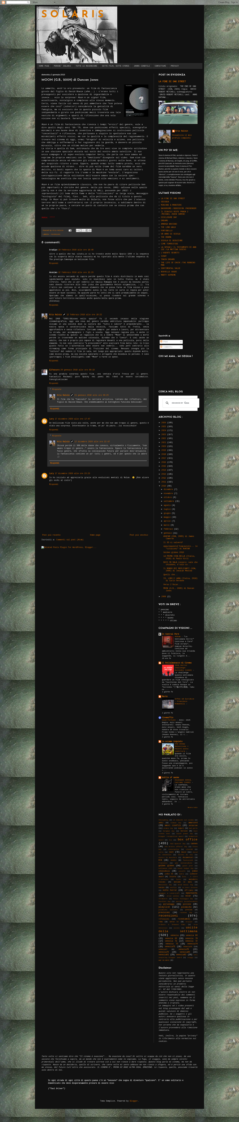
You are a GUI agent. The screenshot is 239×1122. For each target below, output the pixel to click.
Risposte (56, 389)
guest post (187, 866)
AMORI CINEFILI (142, 66)
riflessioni (164, 919)
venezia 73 (172, 944)
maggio (168, 517)
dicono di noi (185, 855)
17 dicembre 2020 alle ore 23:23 (72, 473)
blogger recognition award (171, 836)
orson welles (173, 896)
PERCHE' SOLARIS (62, 66)
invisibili (164, 871)
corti (161, 852)
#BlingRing (163, 820)
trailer (189, 922)
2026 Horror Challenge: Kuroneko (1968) (184, 667)
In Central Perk (170, 634)
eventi (173, 860)
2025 (164, 426)
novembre (169, 493)
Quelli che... (170, 575)
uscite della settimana (178, 929)
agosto (168, 505)
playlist (164, 907)
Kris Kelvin (55, 315)
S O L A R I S (72, 15)
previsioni (164, 912)
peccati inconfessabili (187, 901)
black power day (185, 834)
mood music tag (185, 885)
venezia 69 (171, 938)
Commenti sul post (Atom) (70, 540)
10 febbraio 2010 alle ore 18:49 (75, 250)
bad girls (193, 828)
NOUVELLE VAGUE (169, 272)
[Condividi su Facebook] (86, 230)
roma (160, 922)
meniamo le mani (183, 882)
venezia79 (164, 952)
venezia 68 (192, 935)
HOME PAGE (44, 66)
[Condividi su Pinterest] (90, 230)
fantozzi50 (188, 860)
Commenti (167, 347)
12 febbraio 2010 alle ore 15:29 (75, 272)
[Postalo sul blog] (80, 230)
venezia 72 (191, 941)
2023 (164, 434)
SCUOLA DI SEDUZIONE (172, 241)
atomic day (168, 828)
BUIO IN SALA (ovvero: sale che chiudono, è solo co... (180, 563)
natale (161, 887)
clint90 (189, 849)
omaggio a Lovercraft (169, 893)
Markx (165, 696)
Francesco (163, 863)
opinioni (192, 893)
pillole (187, 904)
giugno (168, 513)
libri (181, 874)
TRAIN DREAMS (168, 259)
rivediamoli (184, 919)
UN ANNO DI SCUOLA (170, 234)
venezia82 (181, 955)
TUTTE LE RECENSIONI (86, 66)
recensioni (55, 234)
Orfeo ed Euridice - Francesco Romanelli (184, 701)
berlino (184, 831)
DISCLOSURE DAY (169, 217)
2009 (164, 597)
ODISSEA (165, 202)
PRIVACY (175, 66)
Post (165, 342)
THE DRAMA (166, 237)
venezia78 (184, 949)
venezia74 (192, 944)
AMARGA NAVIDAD (169, 224)
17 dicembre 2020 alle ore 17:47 (72, 419)
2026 (164, 423)
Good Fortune (169, 720)
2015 (164, 466)
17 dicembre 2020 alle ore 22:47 (92, 442)
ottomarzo (163, 899)
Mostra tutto (193, 807)
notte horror (170, 890)
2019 (164, 450)
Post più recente (51, 535)
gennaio (168, 533)
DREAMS (164, 221)
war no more (164, 960)
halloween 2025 (165, 868)
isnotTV (182, 871)
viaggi (190, 957)
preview (188, 910)
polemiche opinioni (168, 910)
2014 (164, 470)
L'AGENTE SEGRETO (170, 253)
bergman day (168, 831)
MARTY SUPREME (168, 275)
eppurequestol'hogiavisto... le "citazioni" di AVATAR (180, 547)
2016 (164, 462)
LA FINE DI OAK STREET (172, 81)
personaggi (169, 904)
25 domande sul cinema (183, 820)
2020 (164, 446)
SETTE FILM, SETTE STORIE (115, 66)
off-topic (189, 890)
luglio (168, 509)
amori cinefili (173, 825)
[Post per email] (70, 230)
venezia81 (164, 955)
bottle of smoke (170, 777)
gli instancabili (183, 863)
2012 (164, 478)
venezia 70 (191, 938)
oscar (188, 896)
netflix (173, 887)
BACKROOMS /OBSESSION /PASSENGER (178, 208)
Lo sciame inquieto (172, 741)
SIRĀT (164, 256)
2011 (164, 482)
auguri (181, 828)
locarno (172, 877)
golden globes (166, 866)
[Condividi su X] (83, 230)
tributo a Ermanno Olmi (172, 924)
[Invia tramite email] (77, 230)
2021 (164, 442)
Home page (95, 535)
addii (161, 823)
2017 (164, 458)
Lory (51, 419)
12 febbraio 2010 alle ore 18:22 (84, 315)
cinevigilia (173, 849)
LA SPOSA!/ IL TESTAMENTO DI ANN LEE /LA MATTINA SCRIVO (178, 248)
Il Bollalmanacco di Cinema (177, 663)
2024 (164, 430)
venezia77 (163, 949)
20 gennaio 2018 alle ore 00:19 (77, 370)
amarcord (193, 823)
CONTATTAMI (160, 66)
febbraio (169, 529)
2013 (164, 474)
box (170, 840)
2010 (164, 486)
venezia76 (187, 947)
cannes (194, 844)
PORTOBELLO (166, 231)
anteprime (193, 825)
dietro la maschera (168, 857)
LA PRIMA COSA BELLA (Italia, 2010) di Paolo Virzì (179, 557)
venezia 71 (171, 941)
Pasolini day (165, 901)
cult (171, 852)
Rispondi (53, 263)
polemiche (186, 907)
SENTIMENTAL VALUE (170, 268)
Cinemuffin (167, 717)
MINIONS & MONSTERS (171, 205)
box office (188, 839)
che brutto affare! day (176, 847)
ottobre (168, 497)
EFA (160, 860)
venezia (175, 935)
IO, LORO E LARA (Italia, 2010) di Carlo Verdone (180, 579)
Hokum (178, 637)
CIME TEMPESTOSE (169, 244)
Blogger (134, 1101)
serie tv (174, 922)
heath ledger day (185, 868)
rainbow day (186, 912)
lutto (178, 879)
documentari (188, 857)
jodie (195, 871)
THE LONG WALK (168, 227)
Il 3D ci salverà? (173, 542)
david (183, 852)
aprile (168, 521)
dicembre (169, 489)
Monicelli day (165, 885)
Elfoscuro (54, 370)
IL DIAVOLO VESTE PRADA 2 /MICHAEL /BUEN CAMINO (174, 213)
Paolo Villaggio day (183, 899)
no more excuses (190, 887)
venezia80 (185, 952)
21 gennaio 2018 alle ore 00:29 (91, 395)
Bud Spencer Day (177, 844)
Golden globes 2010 (173, 552)
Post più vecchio (139, 535)
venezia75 (170, 946)
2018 (164, 454)
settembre (169, 501)
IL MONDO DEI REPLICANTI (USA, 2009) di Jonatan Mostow (179, 569)
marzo (167, 525)
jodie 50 (169, 874)
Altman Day (176, 823)
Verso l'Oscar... (172, 584)
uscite (176, 928)
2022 (164, 438)
